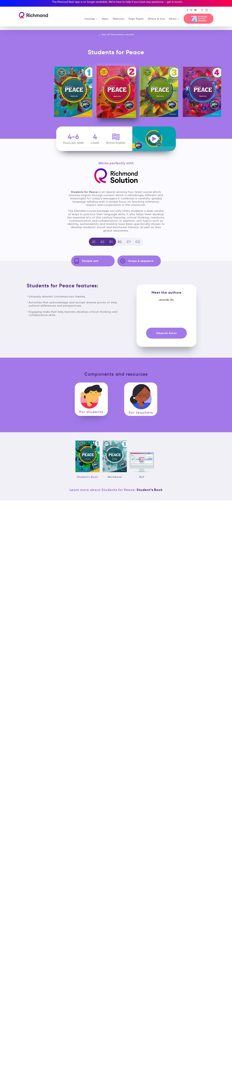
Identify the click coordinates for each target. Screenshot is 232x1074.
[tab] (91, 399)
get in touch (174, 1)
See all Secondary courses (117, 34)
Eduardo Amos (166, 333)
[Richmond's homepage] (33, 15)
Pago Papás (136, 18)
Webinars (118, 18)
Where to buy (156, 18)
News (105, 18)
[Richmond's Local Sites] (208, 10)
